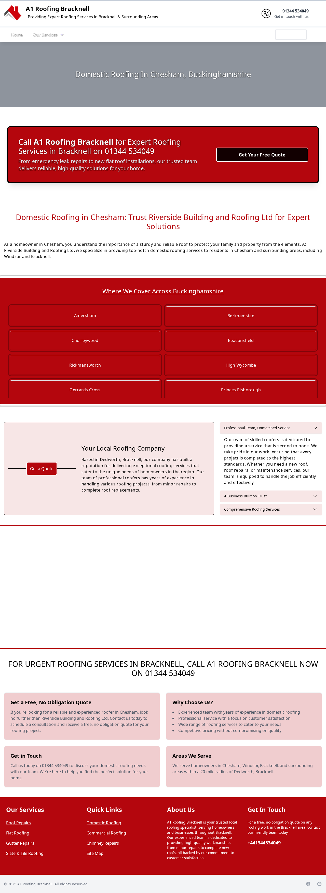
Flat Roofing (17, 833)
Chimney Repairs (103, 843)
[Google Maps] (319, 883)
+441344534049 (264, 843)
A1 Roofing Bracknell (57, 8)
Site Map (95, 853)
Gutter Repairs (20, 843)
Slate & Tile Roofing (25, 853)
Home (17, 34)
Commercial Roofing (106, 833)
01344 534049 (170, 673)
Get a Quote (41, 468)
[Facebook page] (308, 883)
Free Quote (291, 34)
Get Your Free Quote (262, 155)
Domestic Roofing (104, 823)
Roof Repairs (18, 823)
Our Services (45, 34)
